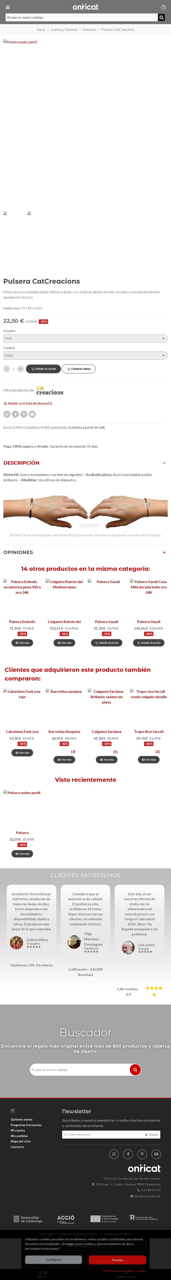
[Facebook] (128, 1154)
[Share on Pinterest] (23, 414)
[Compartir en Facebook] (15, 414)
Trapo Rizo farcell (148, 731)
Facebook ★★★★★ (91, 950)
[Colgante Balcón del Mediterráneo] (64, 598)
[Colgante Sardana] (107, 708)
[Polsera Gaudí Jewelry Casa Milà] (149, 598)
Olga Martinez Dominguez (93, 938)
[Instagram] (114, 1154)
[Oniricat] (85, 7)
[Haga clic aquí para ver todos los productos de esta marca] (52, 390)
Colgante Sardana (106, 731)
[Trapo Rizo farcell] (149, 708)
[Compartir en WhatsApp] (6, 414)
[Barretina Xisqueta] (64, 708)
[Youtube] (156, 1154)
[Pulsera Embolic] (22, 598)
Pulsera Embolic (22, 621)
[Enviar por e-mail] (32, 414)
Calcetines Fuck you (22, 731)
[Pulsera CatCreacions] (22, 809)
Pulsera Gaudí (106, 621)
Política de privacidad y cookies (124, 1271)
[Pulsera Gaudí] (107, 598)
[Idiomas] (163, 6)
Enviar (153, 1134)
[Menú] (7, 6)
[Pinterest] (142, 1154)
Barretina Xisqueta (64, 731)
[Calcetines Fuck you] (22, 708)
